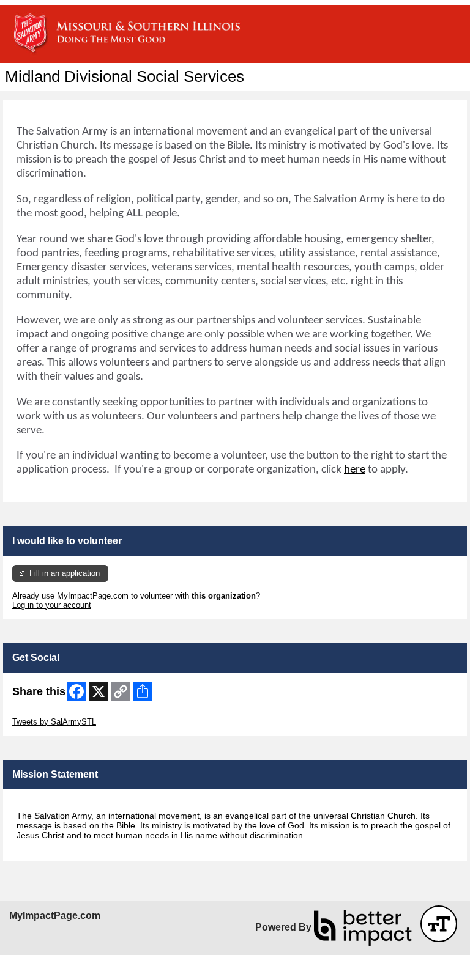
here (354, 470)
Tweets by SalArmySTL (54, 721)
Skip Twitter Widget (46, 712)
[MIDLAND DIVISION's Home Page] (235, 34)
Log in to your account (51, 605)
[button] (438, 923)
